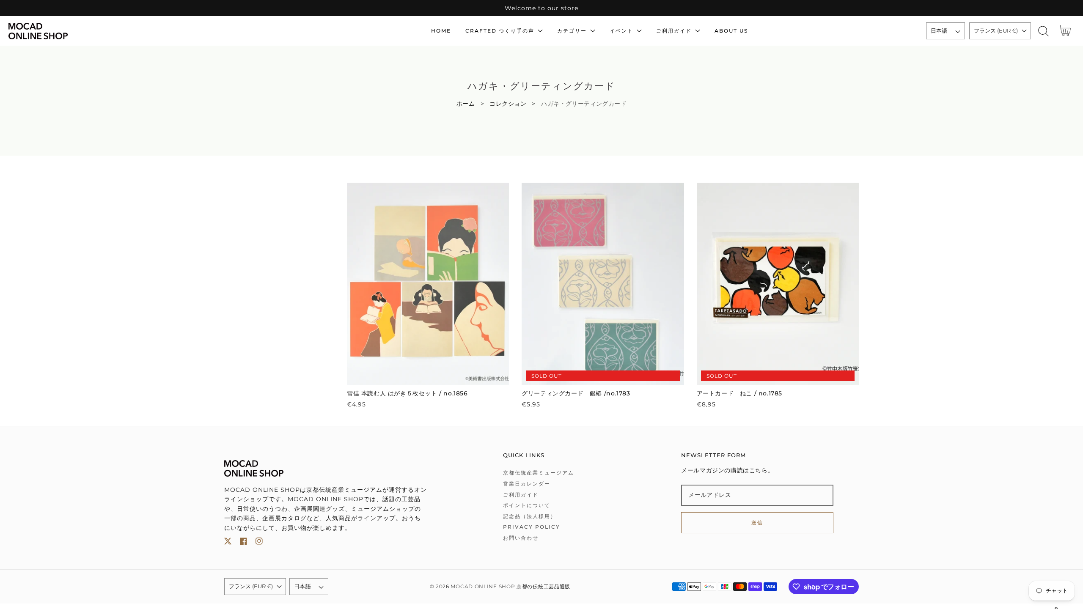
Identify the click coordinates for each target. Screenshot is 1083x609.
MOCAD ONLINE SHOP (483, 587)
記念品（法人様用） (529, 516)
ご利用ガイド (521, 494)
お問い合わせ (521, 538)
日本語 (939, 30)
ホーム (465, 103)
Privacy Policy (531, 527)
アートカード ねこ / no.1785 (739, 393)
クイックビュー (428, 376)
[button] (1043, 31)
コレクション (507, 103)
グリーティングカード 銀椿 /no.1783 (576, 393)
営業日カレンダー (526, 483)
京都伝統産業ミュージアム (538, 472)
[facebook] (243, 543)
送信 (757, 522)
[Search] (1043, 31)
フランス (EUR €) (996, 30)
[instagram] (259, 543)
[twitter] (227, 543)
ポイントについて (526, 505)
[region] (541, 8)
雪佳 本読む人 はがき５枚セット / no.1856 (407, 393)
